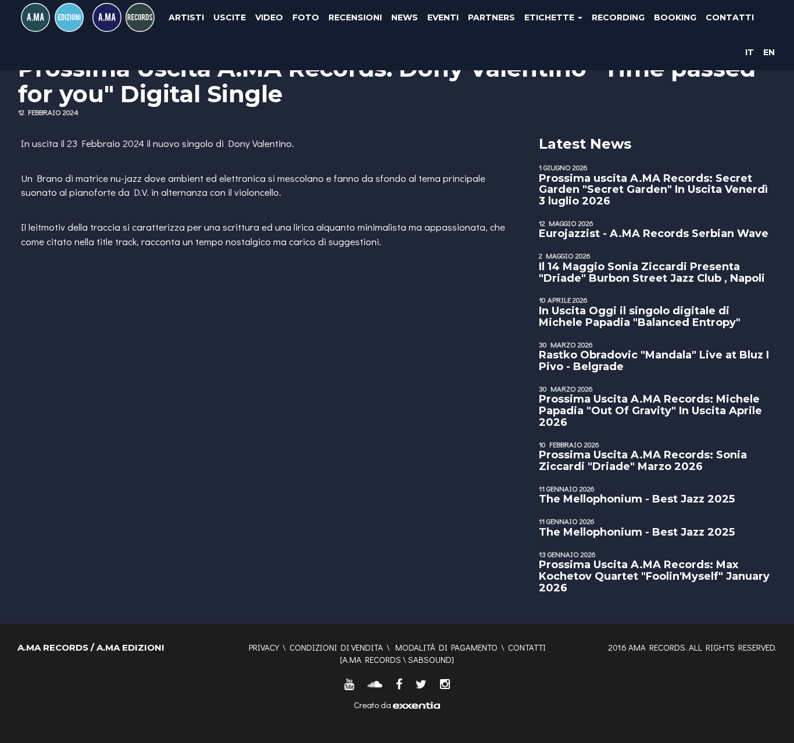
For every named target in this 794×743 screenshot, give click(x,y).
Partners (491, 17)
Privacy (264, 647)
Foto (305, 17)
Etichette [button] (550, 17)
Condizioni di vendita (336, 647)
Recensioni (355, 17)
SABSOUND (430, 659)
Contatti (730, 17)
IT (749, 52)
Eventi (443, 17)
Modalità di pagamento (446, 647)
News (404, 17)
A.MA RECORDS (371, 659)
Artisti (186, 17)
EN (769, 52)
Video (269, 17)
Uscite (229, 17)
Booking (675, 17)
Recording (618, 17)
